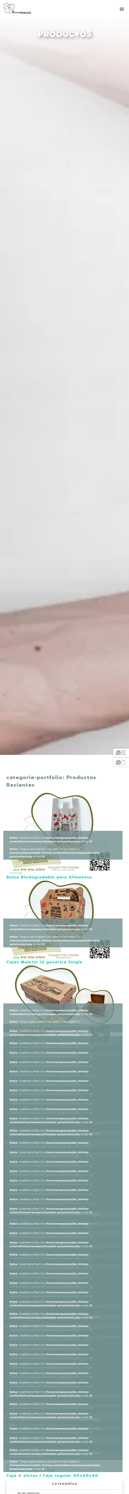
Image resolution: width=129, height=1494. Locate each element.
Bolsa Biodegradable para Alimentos (49, 877)
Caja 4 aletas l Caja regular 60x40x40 (52, 1475)
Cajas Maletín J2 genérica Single (44, 962)
